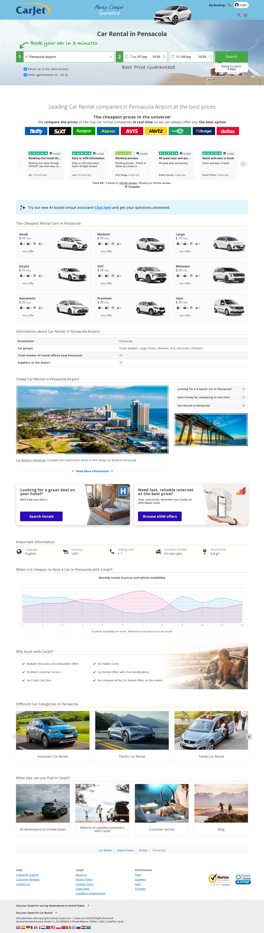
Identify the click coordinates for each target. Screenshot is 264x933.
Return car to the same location (48, 69)
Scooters (140, 889)
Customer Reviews (27, 879)
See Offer (28, 251)
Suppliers (140, 879)
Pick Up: (29, 54)
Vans (138, 884)
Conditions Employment (91, 893)
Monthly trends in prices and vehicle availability (132, 577)
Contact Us (23, 884)
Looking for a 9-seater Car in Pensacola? (204, 389)
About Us (81, 875)
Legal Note (82, 889)
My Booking (217, 5)
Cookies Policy (85, 884)
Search (231, 56)
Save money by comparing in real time (203, 397)
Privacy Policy (84, 879)
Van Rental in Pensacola (193, 405)
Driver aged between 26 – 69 (46, 75)
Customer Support (27, 875)
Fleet (138, 875)
